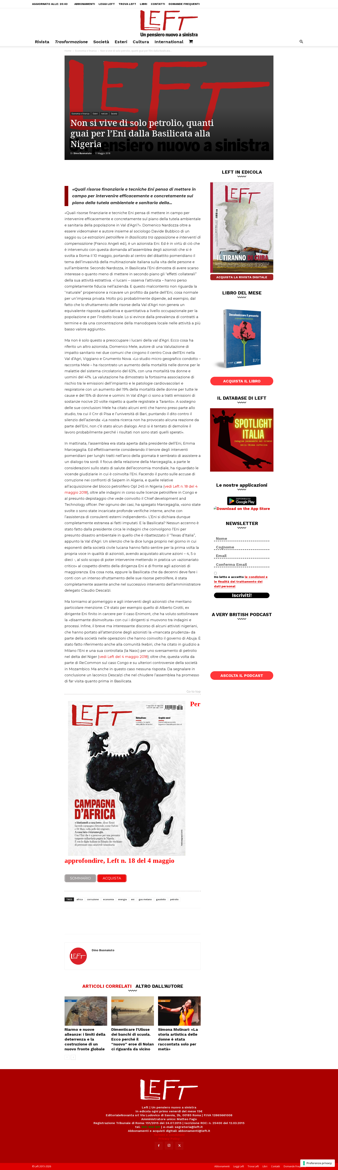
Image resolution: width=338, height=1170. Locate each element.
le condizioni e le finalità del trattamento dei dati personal (241, 581)
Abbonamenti (84, 3)
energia (122, 899)
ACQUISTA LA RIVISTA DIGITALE (241, 277)
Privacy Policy (169, 1138)
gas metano (145, 899)
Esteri (121, 41)
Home (68, 50)
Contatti (158, 3)
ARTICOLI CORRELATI (107, 986)
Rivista (42, 41)
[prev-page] (67, 1057)
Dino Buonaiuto (83, 153)
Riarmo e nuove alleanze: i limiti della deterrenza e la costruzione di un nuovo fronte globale (85, 1039)
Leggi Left (107, 3)
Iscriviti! (242, 595)
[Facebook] (92, 173)
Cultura (141, 41)
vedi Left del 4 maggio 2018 (123, 657)
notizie (104, 113)
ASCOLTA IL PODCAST (241, 675)
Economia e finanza (86, 50)
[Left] (169, 23)
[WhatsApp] (118, 173)
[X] (105, 173)
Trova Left (127, 3)
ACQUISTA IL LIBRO (242, 381)
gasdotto (161, 899)
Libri (143, 3)
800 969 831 (150, 1127)
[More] (131, 173)
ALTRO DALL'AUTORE (159, 986)
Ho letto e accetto (241, 581)
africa (79, 899)
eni (132, 899)
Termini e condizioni (169, 1135)
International (169, 41)
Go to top (194, 691)
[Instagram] (169, 1145)
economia (108, 899)
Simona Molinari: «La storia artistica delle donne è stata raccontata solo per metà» (178, 1039)
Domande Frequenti (184, 3)
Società (101, 41)
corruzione (93, 899)
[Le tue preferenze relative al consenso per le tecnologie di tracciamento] (317, 1163)
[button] (301, 42)
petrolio (174, 899)
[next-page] (73, 1057)
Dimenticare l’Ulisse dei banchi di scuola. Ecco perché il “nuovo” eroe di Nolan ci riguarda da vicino (132, 1039)
